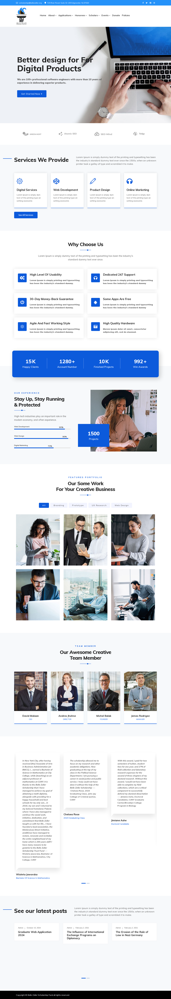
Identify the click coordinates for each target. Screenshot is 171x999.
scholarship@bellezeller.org (30, 3)
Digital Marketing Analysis (37, 555)
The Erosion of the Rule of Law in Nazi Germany (132, 933)
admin (20, 928)
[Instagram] (150, 3)
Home (43, 15)
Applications (64, 15)
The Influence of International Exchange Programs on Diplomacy (85, 935)
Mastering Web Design (82, 610)
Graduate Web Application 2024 (34, 933)
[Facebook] (143, 3)
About (51, 15)
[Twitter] (146, 3)
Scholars (93, 15)
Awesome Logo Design (130, 610)
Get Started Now (30, 94)
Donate (116, 15)
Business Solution (126, 555)
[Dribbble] (154, 3)
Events (105, 15)
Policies (126, 15)
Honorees (80, 15)
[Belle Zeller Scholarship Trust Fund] (21, 16)
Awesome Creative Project (84, 555)
